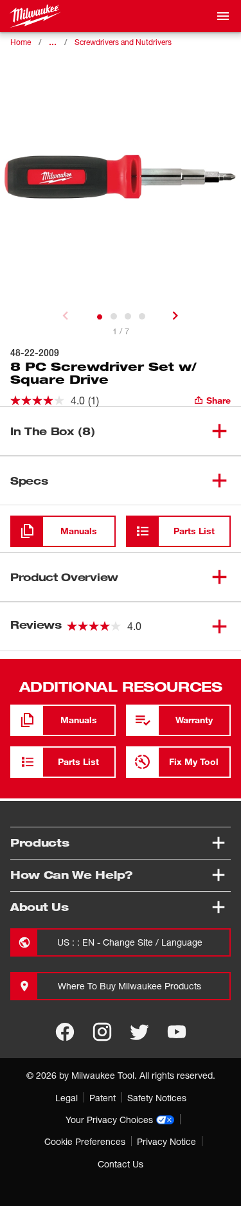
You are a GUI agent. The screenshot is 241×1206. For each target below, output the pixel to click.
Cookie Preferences (84, 1141)
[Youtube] (177, 1032)
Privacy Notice (166, 1141)
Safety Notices (156, 1097)
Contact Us (120, 1163)
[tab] (99, 317)
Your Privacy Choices (109, 1119)
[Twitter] (139, 1032)
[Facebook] (65, 1032)
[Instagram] (102, 1032)
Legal (66, 1097)
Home (20, 42)
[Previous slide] (65, 315)
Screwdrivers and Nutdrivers (123, 42)
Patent (102, 1097)
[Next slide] (175, 315)
